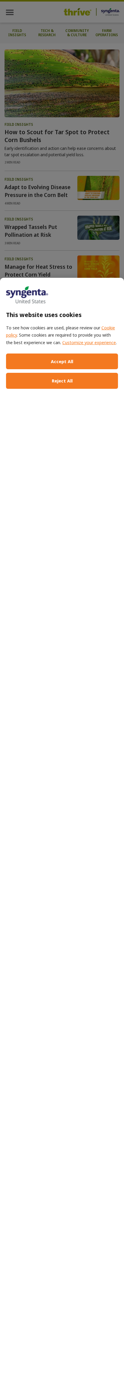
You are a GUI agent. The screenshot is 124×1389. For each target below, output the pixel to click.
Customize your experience (89, 342)
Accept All (62, 361)
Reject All (62, 381)
